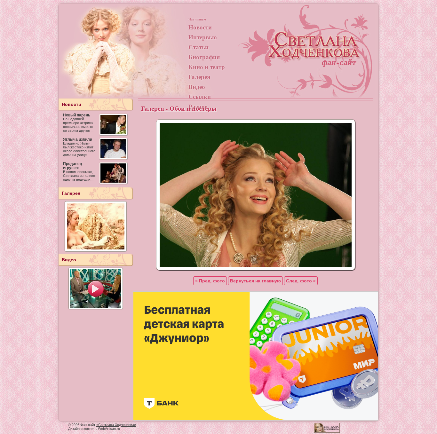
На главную (197, 19)
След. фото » (301, 280)
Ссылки (199, 96)
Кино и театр (206, 66)
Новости (200, 27)
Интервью (202, 37)
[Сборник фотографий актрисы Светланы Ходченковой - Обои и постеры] (255, 268)
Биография (204, 56)
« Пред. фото (210, 280)
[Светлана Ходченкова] (314, 53)
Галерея (199, 76)
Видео (196, 86)
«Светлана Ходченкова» (116, 425)
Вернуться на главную (255, 280)
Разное (197, 106)
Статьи (198, 47)
